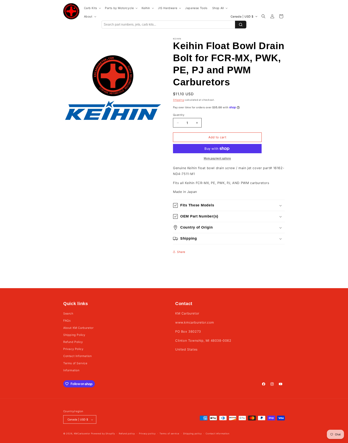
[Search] (240, 24)
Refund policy (127, 433)
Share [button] (181, 252)
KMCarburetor (82, 433)
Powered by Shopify (103, 433)
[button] (92, 8)
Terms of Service (75, 363)
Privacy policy (147, 433)
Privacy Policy (73, 349)
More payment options (217, 158)
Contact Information (77, 356)
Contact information (217, 433)
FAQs (66, 320)
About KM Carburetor (78, 327)
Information (71, 370)
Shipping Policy (74, 334)
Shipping (178, 99)
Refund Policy (73, 342)
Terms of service (169, 433)
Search (68, 313)
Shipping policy (192, 433)
